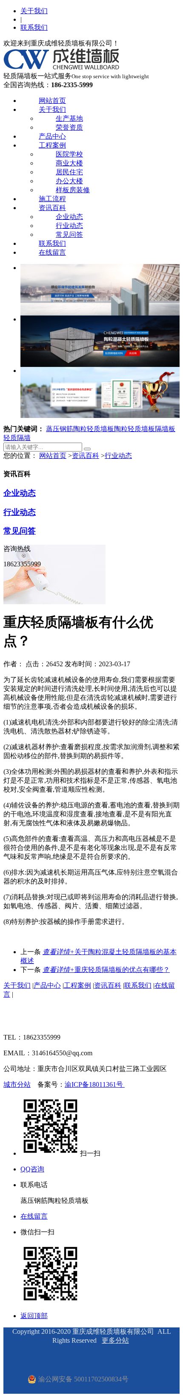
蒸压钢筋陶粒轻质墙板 (80, 428)
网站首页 (52, 100)
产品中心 (52, 136)
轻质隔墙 (17, 437)
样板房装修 (73, 189)
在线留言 (52, 252)
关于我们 (34, 10)
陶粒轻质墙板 (134, 428)
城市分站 (17, 1084)
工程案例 (52, 145)
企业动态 (69, 216)
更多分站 (115, 1340)
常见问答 (69, 234)
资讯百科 (52, 207)
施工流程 (52, 198)
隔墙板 (165, 428)
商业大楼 (69, 163)
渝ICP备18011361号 (95, 1084)
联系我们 (34, 27)
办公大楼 (69, 181)
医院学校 (69, 154)
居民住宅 (69, 172)
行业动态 (69, 225)
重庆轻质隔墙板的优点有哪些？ (106, 969)
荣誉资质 (69, 127)
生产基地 (69, 118)
